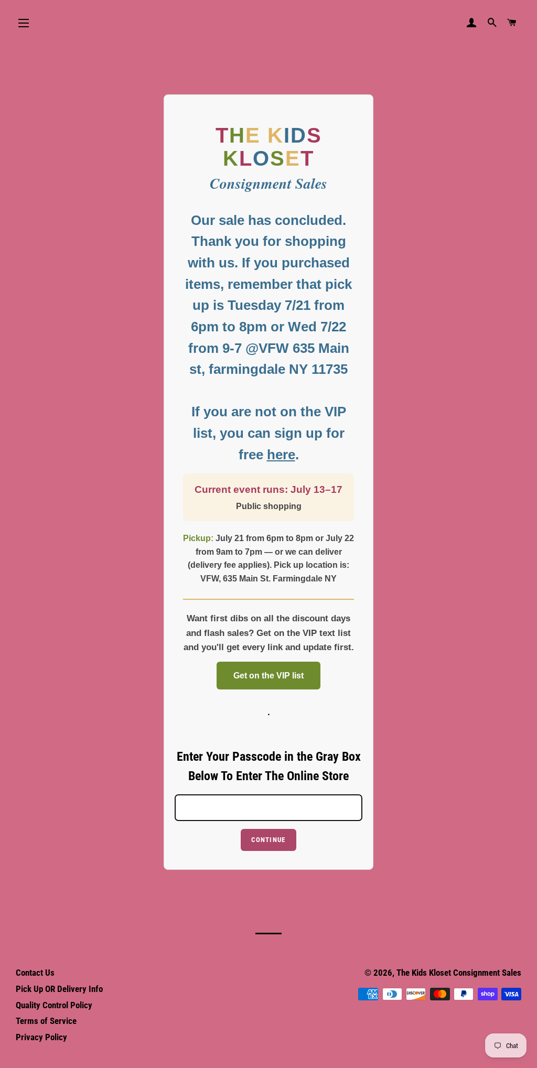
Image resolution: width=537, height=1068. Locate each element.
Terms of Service (46, 1021)
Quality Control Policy (54, 1005)
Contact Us (35, 972)
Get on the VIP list (268, 675)
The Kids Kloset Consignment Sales (458, 972)
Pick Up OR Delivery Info (59, 989)
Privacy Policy (41, 1037)
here (281, 454)
